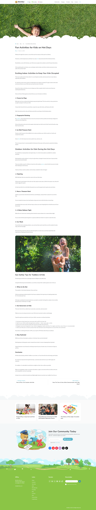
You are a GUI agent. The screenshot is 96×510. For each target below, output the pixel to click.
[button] (80, 2)
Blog (72, 1)
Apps (33, 485)
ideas (19, 138)
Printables (68, 1)
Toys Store (34, 484)
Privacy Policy (57, 442)
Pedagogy (63, 1)
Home (33, 480)
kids (38, 58)
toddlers (18, 118)
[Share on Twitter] (20, 390)
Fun (16, 50)
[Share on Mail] (23, 390)
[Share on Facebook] (16, 390)
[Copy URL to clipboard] (26, 390)
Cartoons (34, 482)
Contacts (76, 1)
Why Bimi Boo (57, 1)
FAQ (33, 495)
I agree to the (55, 442)
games (42, 164)
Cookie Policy (34, 499)
